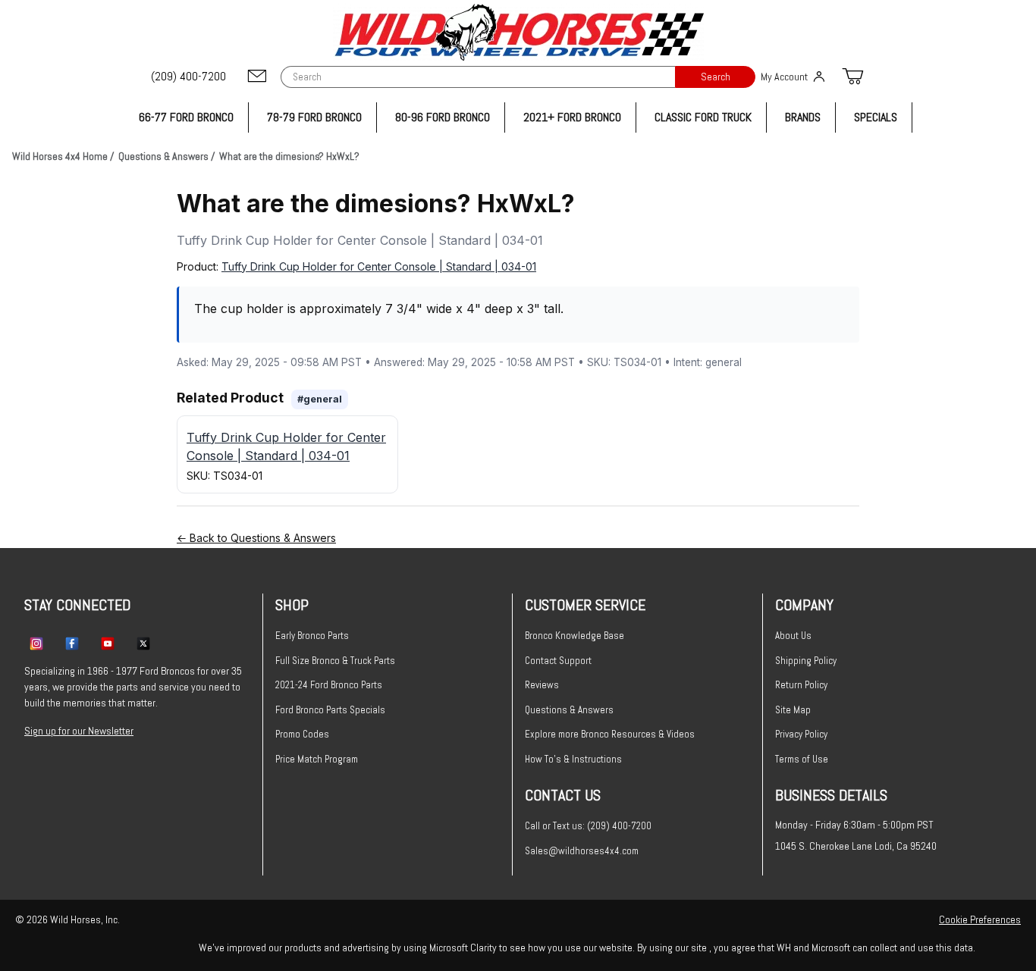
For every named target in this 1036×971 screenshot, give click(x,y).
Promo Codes (302, 734)
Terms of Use (801, 759)
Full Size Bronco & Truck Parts (335, 660)
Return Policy (801, 684)
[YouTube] (107, 643)
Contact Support (558, 660)
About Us (793, 635)
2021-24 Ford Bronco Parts (328, 684)
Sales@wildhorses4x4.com (582, 850)
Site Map (793, 709)
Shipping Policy (806, 660)
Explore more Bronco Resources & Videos (610, 734)
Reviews (542, 684)
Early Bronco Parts (312, 635)
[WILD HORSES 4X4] (518, 32)
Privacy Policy (801, 734)
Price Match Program (316, 759)
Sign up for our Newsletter (78, 731)
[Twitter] (143, 643)
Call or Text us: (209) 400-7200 (588, 825)
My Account (784, 76)
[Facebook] (72, 643)
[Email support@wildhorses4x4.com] (257, 77)
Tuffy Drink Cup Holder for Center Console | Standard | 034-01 (378, 266)
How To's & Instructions (573, 759)
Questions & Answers (569, 709)
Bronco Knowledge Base (574, 635)
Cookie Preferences (980, 919)
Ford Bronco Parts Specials (330, 709)
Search (715, 76)
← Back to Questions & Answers (256, 537)
